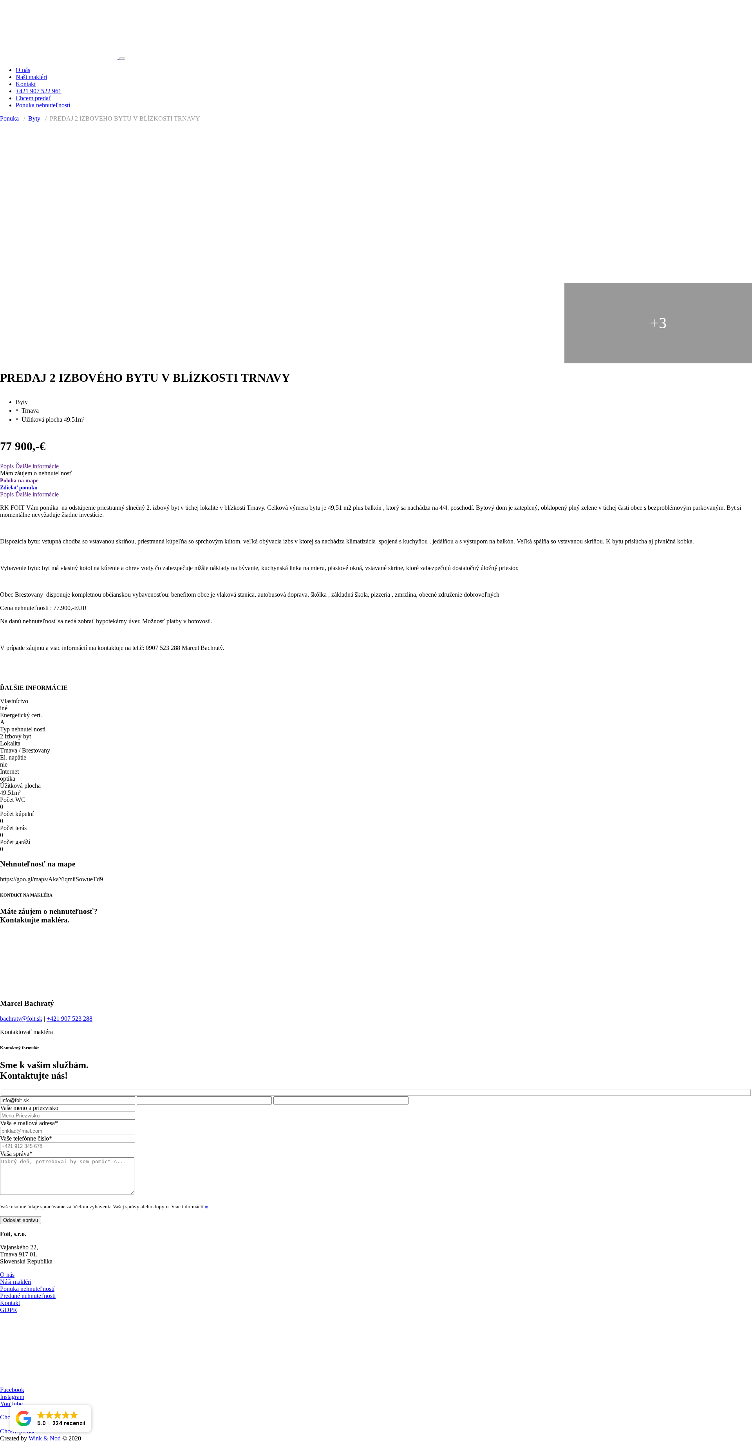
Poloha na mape (19, 481)
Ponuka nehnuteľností (43, 105)
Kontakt (26, 84)
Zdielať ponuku (19, 488)
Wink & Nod (45, 1438)
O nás (23, 70)
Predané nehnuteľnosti (28, 1295)
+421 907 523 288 (69, 1018)
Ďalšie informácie (37, 466)
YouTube (11, 1403)
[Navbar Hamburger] (122, 59)
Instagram (12, 1396)
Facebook (12, 1389)
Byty (34, 118)
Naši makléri (31, 77)
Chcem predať (33, 98)
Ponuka (9, 118)
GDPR (8, 1310)
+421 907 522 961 (38, 91)
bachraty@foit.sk (21, 1018)
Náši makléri (15, 1281)
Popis (7, 466)
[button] (50, 1418)
